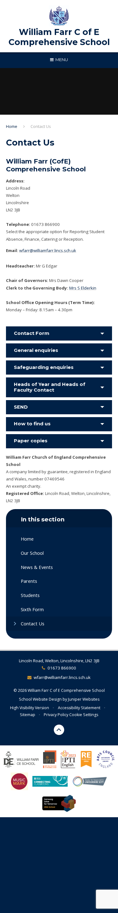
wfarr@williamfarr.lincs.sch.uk (47, 250)
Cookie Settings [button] (83, 714)
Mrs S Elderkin (82, 288)
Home (11, 126)
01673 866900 (62, 668)
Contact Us (41, 126)
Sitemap (27, 714)
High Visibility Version (29, 707)
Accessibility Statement (79, 707)
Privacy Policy (56, 714)
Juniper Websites (83, 699)
